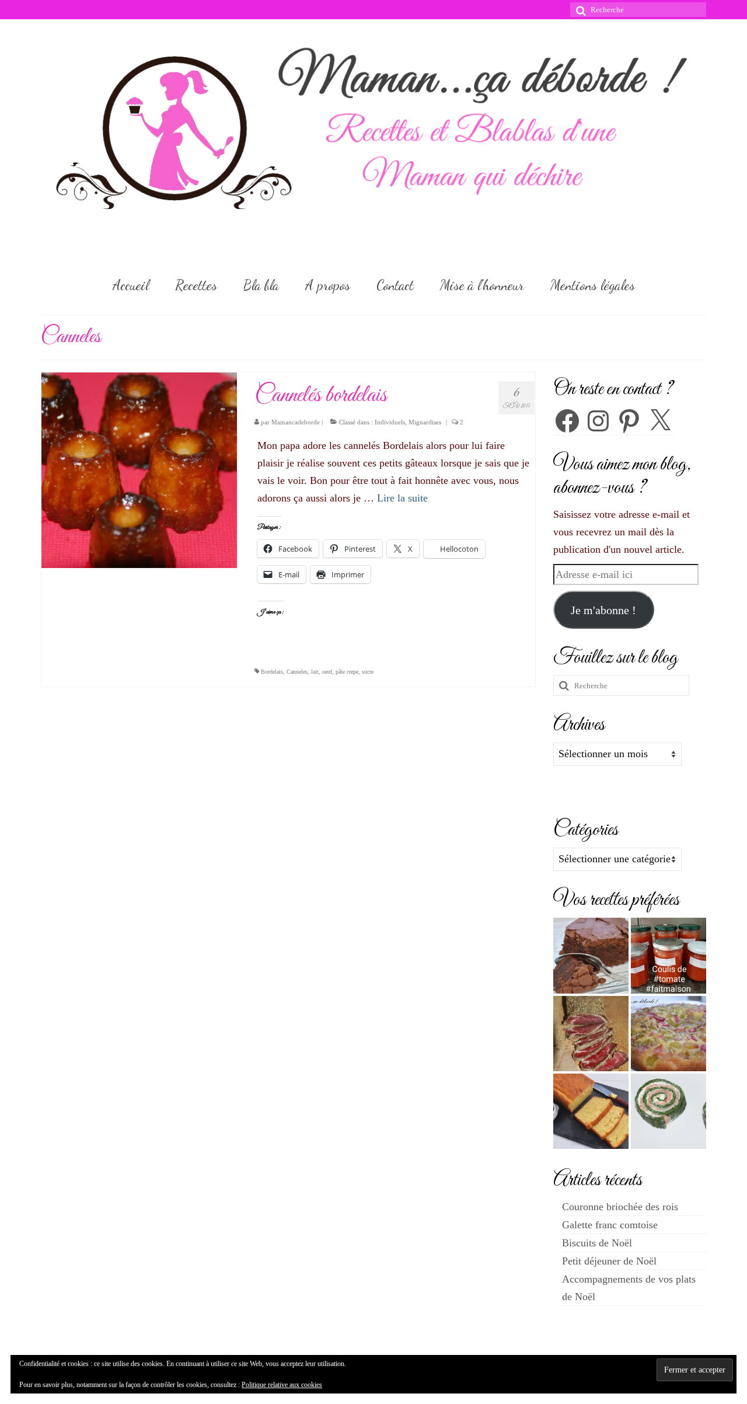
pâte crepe (347, 671)
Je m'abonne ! (603, 610)
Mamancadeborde (295, 422)
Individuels (390, 422)
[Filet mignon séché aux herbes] (591, 1033)
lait (315, 671)
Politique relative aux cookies (282, 1385)
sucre (368, 671)
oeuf (327, 671)
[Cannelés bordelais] (139, 469)
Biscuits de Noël (597, 1243)
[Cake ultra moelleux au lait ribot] (591, 1111)
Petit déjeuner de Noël (609, 1261)
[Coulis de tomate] (668, 955)
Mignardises (425, 422)
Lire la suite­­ (402, 498)
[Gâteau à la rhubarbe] (668, 1033)
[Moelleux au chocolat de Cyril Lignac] (591, 955)
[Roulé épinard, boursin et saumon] (668, 1111)
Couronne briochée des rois (620, 1207)
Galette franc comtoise (610, 1225)
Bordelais (272, 671)
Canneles (297, 671)
